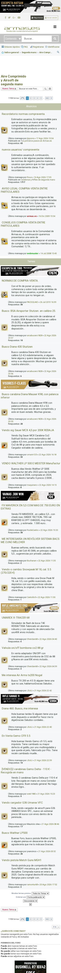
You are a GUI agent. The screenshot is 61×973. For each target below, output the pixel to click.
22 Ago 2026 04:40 (48, 639)
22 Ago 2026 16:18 (47, 454)
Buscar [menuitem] (58, 52)
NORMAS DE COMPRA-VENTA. (20, 280)
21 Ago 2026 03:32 (47, 851)
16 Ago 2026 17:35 (42, 177)
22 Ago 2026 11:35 (47, 560)
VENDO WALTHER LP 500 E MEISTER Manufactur (31, 463)
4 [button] (37, 98)
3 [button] (34, 98)
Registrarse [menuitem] (38, 47)
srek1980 (31, 794)
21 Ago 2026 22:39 (43, 760)
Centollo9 (31, 597)
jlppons (30, 138)
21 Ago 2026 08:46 (50, 824)
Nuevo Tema (8, 88)
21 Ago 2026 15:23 (46, 794)
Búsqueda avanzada (50, 89)
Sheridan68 (32, 639)
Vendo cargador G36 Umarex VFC (22, 802)
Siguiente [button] (51, 98)
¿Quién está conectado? (13, 931)
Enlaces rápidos (12, 47)
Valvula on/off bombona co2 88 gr (23, 647)
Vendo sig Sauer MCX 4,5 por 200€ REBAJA (28, 430)
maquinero (32, 485)
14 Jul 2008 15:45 (49, 253)
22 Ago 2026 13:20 (49, 530)
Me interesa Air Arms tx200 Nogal (22, 675)
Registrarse (38, 18)
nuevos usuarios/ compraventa (20, 149)
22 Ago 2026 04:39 (48, 666)
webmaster (33, 253)
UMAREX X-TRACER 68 (15, 617)
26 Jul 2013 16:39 (48, 302)
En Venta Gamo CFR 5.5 (16, 735)
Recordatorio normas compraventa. (23, 114)
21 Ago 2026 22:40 (43, 727)
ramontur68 (32, 884)
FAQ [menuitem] (26, 47)
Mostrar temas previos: (22, 893)
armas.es (32, 216)
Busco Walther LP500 (14, 832)
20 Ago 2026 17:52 (48, 884)
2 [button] (30, 98)
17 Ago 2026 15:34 (45, 138)
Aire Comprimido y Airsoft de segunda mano (13, 80)
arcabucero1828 (34, 335)
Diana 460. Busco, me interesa (20, 708)
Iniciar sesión (52, 18)
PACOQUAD (32, 302)
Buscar (45, 89)
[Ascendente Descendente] (30, 900)
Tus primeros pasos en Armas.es (36, 141)
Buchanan (31, 560)
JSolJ (29, 690)
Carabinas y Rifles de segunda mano (38, 179)
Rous (29, 177)
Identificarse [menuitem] (53, 47)
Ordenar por (21, 897)
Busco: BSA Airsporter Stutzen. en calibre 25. (29, 310)
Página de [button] (22, 98)
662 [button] (47, 98)
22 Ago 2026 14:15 (47, 485)
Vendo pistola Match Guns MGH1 (21, 860)
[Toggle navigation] (55, 26)
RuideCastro (33, 530)
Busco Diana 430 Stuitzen (17, 346)
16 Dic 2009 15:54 (47, 216)
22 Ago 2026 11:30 (46, 597)
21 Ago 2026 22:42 (43, 690)
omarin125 (32, 454)
